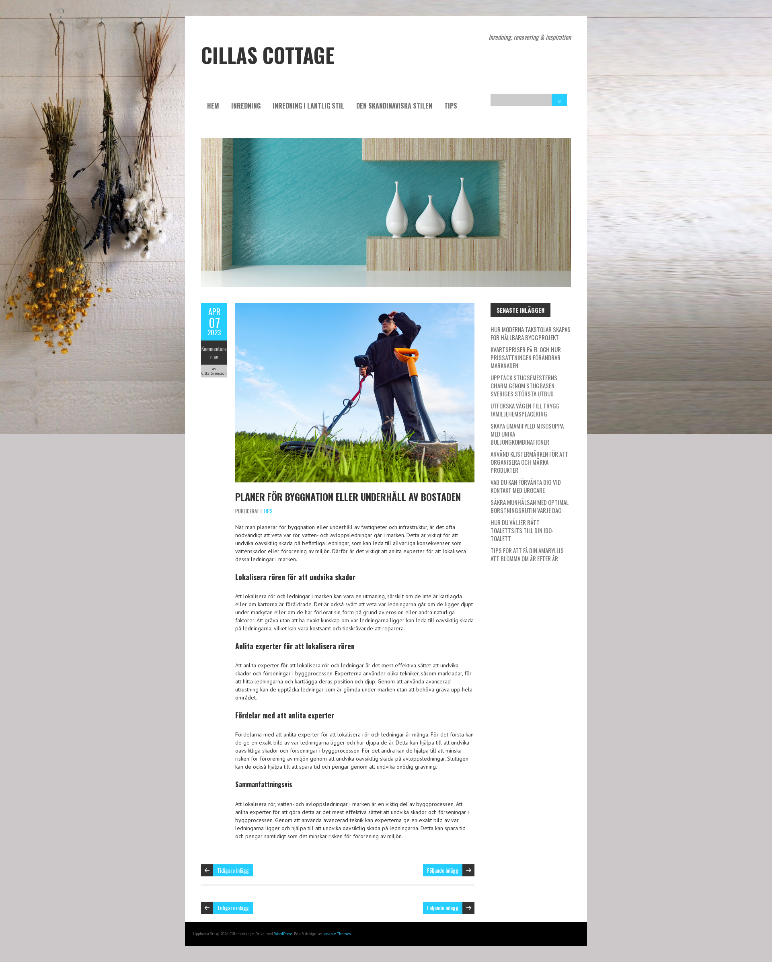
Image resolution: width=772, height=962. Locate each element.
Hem (213, 106)
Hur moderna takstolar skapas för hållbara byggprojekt (531, 333)
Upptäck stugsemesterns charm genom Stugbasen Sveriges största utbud (524, 385)
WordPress (283, 933)
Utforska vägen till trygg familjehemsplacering (525, 409)
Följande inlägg (442, 870)
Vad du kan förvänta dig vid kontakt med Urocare (526, 486)
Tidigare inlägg (233, 870)
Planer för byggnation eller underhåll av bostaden (348, 496)
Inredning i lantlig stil (308, 106)
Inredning (246, 106)
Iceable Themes (337, 933)
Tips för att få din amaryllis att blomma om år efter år (527, 554)
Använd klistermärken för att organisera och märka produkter (529, 461)
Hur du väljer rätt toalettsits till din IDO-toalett (522, 530)
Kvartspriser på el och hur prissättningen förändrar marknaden (526, 357)
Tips (450, 106)
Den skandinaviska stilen (394, 106)
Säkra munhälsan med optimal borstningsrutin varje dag (530, 506)
